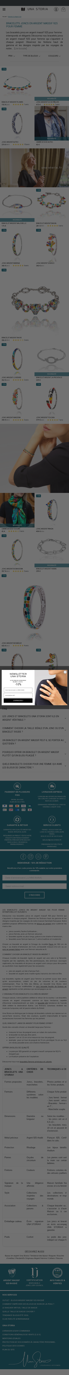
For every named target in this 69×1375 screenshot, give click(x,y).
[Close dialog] (65, 672)
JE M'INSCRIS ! (18, 700)
